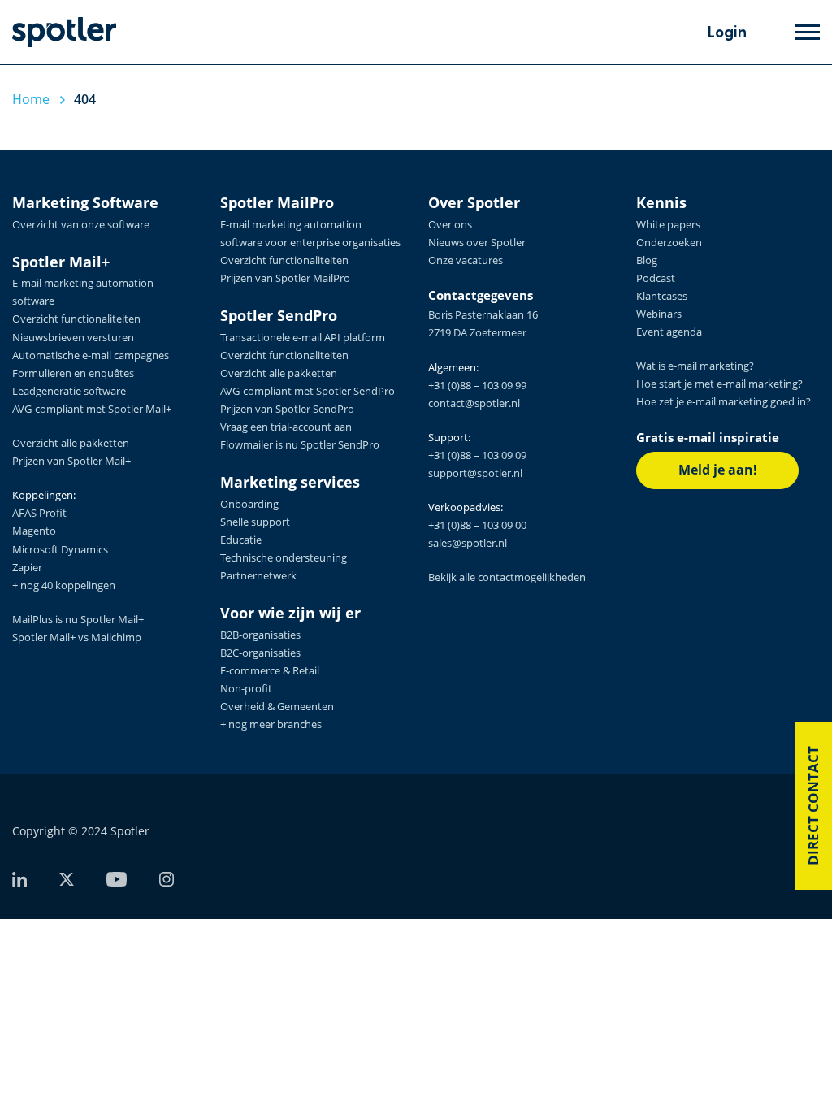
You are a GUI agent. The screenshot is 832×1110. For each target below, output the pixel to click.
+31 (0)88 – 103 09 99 (477, 385)
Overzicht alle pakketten (70, 443)
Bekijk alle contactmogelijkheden (507, 577)
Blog (646, 260)
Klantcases (661, 295)
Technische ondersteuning (283, 557)
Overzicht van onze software (81, 224)
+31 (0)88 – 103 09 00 (477, 525)
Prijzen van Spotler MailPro (285, 278)
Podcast (655, 278)
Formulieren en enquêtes (73, 373)
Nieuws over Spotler (477, 242)
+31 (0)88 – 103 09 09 (477, 455)
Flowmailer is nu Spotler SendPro (299, 444)
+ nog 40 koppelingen (63, 585)
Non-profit (246, 688)
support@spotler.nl (475, 473)
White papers (668, 224)
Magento (34, 530)
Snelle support (255, 521)
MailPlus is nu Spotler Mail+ (78, 619)
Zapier (27, 567)
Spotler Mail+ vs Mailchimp (76, 637)
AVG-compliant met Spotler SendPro (307, 391)
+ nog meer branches (271, 724)
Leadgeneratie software (69, 391)
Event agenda (669, 331)
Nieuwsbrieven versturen (73, 337)
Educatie (241, 539)
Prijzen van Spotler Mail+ (71, 460)
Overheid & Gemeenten (277, 706)
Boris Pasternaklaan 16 (483, 314)
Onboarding (249, 503)
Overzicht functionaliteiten (76, 318)
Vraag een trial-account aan (286, 426)
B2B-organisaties (260, 634)
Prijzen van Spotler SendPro (287, 408)
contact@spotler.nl (474, 403)
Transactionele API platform (302, 337)
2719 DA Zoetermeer (477, 332)
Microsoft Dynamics (60, 549)
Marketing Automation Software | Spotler (64, 32)
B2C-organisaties (260, 652)
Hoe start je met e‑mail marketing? (719, 383)
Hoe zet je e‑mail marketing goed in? (723, 401)
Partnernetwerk (258, 575)
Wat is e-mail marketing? (695, 365)
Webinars (659, 313)
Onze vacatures (465, 260)
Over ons (450, 224)
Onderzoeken (669, 242)
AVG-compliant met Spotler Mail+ (91, 408)
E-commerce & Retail (269, 670)
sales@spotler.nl (467, 542)
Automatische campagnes (90, 355)
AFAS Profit (39, 512)
